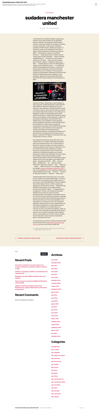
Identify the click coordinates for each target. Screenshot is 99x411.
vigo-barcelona (55, 358)
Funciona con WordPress (46, 407)
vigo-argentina (55, 352)
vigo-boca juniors (56, 361)
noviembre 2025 (56, 262)
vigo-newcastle (55, 385)
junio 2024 (54, 298)
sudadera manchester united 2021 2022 (52, 168)
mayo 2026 (54, 259)
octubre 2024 (55, 286)
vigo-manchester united (58, 382)
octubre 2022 (55, 324)
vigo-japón (54, 373)
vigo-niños (54, 388)
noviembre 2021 (55, 336)
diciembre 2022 (55, 321)
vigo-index (54, 370)
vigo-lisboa (54, 376)
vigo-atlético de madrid (58, 355)
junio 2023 (54, 310)
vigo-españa (54, 364)
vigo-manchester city (57, 379)
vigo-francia (54, 367)
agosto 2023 (54, 304)
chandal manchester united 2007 (41, 228)
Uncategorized (49, 12)
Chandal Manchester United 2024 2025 (14, 2)
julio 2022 (54, 333)
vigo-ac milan (55, 349)
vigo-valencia (55, 396)
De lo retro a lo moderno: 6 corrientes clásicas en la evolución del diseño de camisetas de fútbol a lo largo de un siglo (31, 266)
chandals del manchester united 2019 (57, 228)
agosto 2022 (54, 330)
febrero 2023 (55, 318)
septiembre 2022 (56, 327)
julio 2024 (54, 295)
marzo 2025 (54, 277)
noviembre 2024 (56, 283)
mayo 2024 (54, 301)
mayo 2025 (54, 271)
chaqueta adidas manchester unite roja (42, 229)
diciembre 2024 (55, 280)
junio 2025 (54, 268)
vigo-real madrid (56, 393)
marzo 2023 (54, 315)
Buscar (16, 251)
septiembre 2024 (56, 289)
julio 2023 (54, 307)
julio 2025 (54, 265)
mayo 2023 (54, 312)
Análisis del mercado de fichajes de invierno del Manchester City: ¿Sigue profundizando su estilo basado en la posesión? (31, 287)
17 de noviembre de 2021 (53, 28)
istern (44, 28)
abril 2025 (54, 274)
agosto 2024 (55, 292)
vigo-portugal (55, 391)
